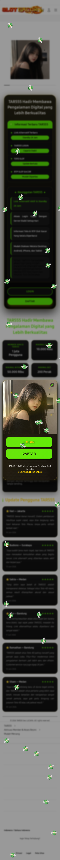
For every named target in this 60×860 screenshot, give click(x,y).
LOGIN (29, 442)
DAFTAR (29, 453)
